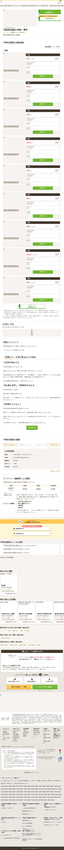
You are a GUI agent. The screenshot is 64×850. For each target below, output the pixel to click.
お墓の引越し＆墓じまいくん (21, 783)
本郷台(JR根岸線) (6, 638)
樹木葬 (24, 734)
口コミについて (24, 746)
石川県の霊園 (4, 791)
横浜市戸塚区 (23, 645)
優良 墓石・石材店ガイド (7, 783)
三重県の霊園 (57, 791)
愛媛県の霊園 (42, 797)
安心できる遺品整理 (27, 823)
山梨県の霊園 (19, 791)
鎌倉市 (39, 645)
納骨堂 (24, 735)
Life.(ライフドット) (11, 780)
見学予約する (32, 427)
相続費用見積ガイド (32, 808)
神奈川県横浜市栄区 (8, 34)
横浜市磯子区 (4, 645)
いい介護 (46, 809)
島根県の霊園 (58, 794)
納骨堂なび (50, 780)
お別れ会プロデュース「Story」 (51, 825)
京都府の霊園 (11, 794)
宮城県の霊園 (27, 786)
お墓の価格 (15, 734)
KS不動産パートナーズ (27, 829)
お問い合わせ (31, 746)
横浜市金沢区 (13, 645)
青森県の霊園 (11, 786)
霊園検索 (5, 732)
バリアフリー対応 (6, 630)
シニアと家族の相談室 (6, 838)
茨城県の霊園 (57, 786)
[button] (49, 12)
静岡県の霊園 (42, 791)
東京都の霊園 (34, 788)
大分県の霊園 (27, 800)
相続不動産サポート (27, 820)
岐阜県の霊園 (34, 791)
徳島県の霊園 (27, 797)
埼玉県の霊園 (19, 788)
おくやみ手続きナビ (6, 835)
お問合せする (43, 76)
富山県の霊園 (58, 788)
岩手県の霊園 (19, 786)
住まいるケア (52, 809)
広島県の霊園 (11, 797)
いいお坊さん (9, 808)
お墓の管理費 (36, 732)
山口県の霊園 (19, 797)
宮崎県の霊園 (34, 800)
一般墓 (21, 630)
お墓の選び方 (16, 735)
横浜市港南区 (32, 645)
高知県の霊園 (49, 797)
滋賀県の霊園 (4, 794)
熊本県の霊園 (19, 800)
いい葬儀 (3, 808)
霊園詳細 (22, 32)
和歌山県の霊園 (42, 794)
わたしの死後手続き (27, 826)
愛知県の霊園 (49, 791)
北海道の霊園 (4, 786)
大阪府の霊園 (19, 794)
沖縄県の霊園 (50, 800)
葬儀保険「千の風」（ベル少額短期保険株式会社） (32, 839)
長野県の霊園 (27, 791)
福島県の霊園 (49, 786)
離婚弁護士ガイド (26, 814)
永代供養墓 (26, 732)
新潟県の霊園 (50, 788)
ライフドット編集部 (8, 503)
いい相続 (24, 808)
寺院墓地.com (57, 780)
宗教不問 (14, 630)
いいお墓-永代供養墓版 (22, 780)
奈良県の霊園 (34, 794)
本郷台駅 (17, 34)
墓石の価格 (36, 730)
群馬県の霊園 (11, 788)
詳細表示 (49, 46)
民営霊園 (27, 630)
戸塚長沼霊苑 (9, 30)
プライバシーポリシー (16, 746)
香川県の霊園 (34, 797)
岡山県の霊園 (4, 797)
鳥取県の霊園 (50, 794)
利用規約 (9, 746)
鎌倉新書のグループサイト (32, 772)
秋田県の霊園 (34, 786)
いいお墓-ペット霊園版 (34, 780)
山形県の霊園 (42, 786)
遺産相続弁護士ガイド (27, 811)
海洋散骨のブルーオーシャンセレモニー (53, 822)
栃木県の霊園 (4, 788)
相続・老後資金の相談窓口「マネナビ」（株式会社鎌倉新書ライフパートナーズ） (32, 835)
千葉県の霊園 (27, 788)
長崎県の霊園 (11, 800)
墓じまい (15, 741)
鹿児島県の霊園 (42, 800)
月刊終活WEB (16, 838)
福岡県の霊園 (57, 797)
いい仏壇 (3, 822)
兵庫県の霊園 (27, 794)
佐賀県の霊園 (4, 800)
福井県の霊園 (11, 791)
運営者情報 (4, 746)
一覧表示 (57, 46)
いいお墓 (3, 780)
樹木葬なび (44, 780)
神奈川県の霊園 (42, 788)
